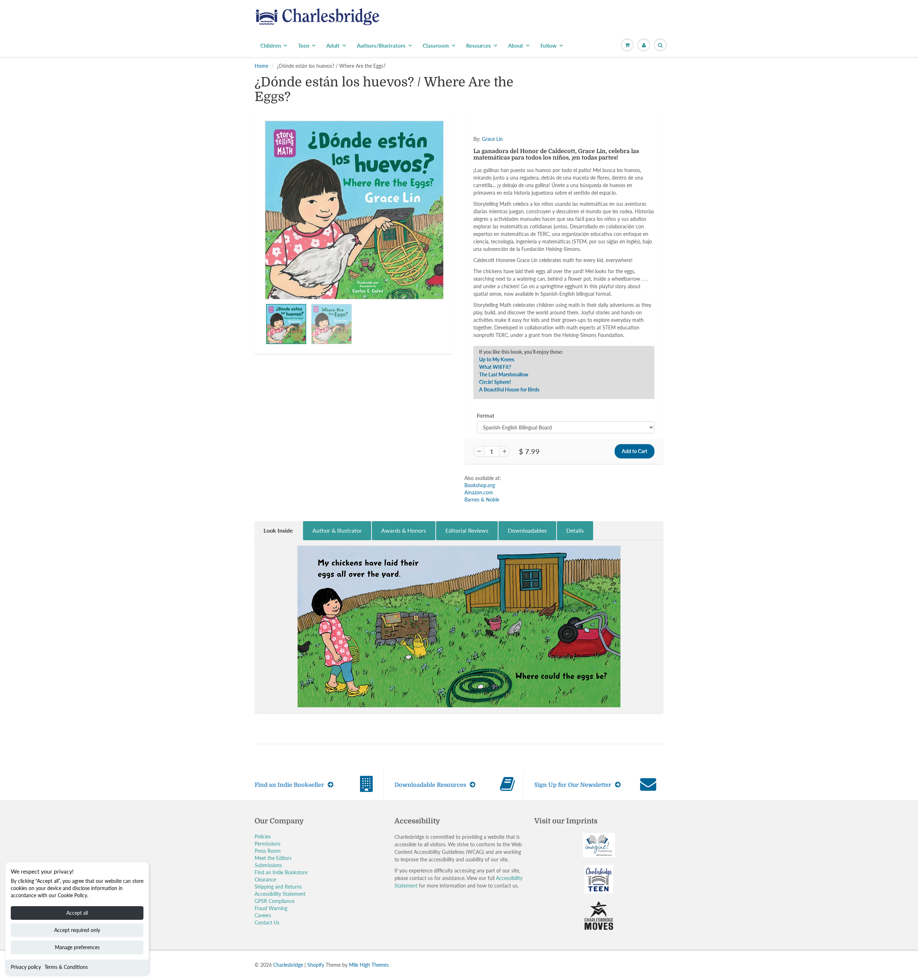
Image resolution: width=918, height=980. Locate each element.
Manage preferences (77, 947)
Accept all (77, 913)
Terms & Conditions (66, 967)
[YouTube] (565, 161)
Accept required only (77, 930)
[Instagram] (547, 161)
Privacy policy (26, 967)
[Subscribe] (559, 138)
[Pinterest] (530, 161)
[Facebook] (512, 161)
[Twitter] (495, 161)
